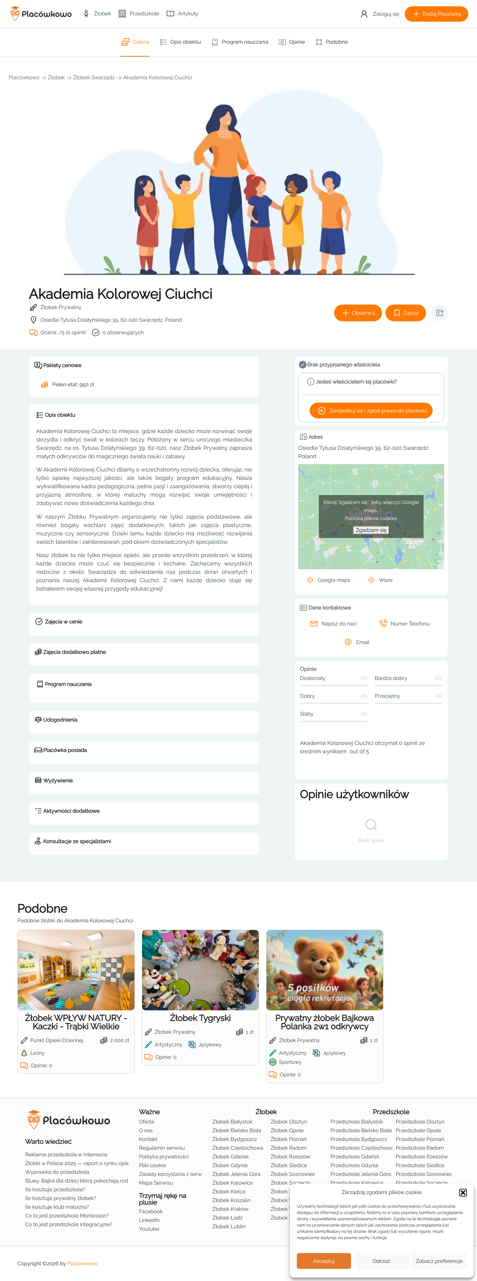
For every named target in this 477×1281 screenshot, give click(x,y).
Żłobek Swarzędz (94, 77)
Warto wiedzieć (48, 1141)
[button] (463, 1192)
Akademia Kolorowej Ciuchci (157, 77)
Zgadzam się (371, 530)
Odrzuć (381, 1261)
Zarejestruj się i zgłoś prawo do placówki (378, 411)
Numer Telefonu (410, 624)
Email (362, 642)
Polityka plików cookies (371, 518)
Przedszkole (391, 1112)
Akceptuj (324, 1261)
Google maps (334, 580)
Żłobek (56, 77)
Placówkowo (24, 77)
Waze (385, 580)
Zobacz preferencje (439, 1261)
